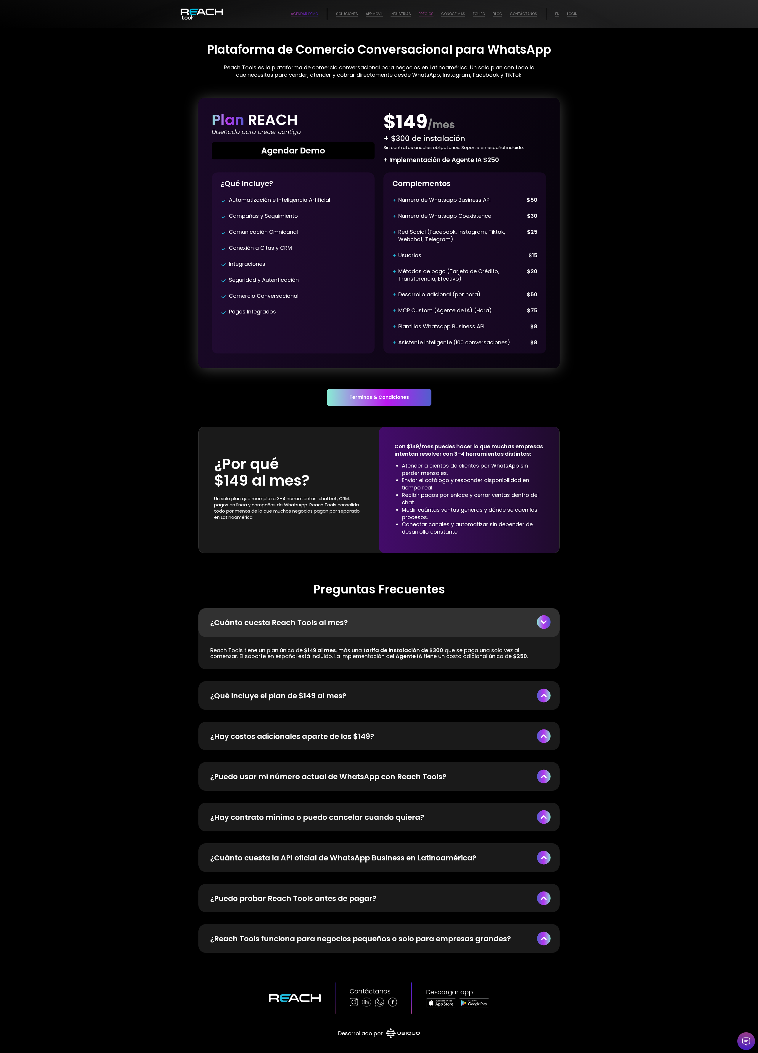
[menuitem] (347, 14)
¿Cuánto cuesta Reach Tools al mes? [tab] (279, 622)
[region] (379, 653)
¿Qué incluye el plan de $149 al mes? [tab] (278, 696)
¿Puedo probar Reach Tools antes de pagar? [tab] (293, 898)
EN (557, 13)
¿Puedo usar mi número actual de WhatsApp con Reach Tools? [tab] (328, 777)
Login (572, 13)
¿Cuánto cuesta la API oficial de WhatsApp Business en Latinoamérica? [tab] (343, 858)
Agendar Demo (304, 13)
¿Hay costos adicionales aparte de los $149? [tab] (292, 736)
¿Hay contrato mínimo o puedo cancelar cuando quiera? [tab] (317, 817)
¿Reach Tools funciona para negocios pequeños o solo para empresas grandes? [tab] (360, 939)
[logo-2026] (202, 14)
